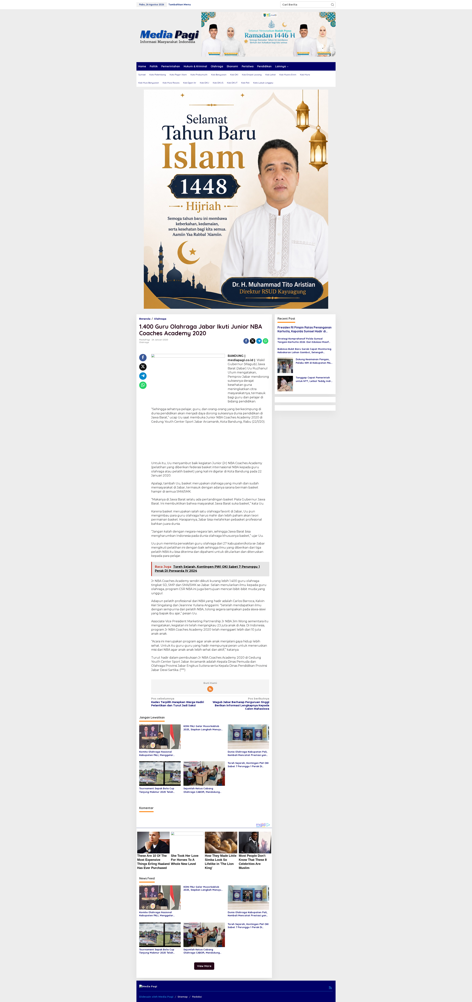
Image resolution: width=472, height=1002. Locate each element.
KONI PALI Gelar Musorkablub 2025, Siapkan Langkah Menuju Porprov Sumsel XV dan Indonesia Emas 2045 (202, 728)
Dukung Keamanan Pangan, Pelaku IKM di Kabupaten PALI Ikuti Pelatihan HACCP (314, 361)
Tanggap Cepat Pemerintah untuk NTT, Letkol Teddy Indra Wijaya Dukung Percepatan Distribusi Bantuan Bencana (314, 379)
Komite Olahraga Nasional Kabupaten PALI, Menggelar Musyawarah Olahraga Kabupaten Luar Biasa (156, 753)
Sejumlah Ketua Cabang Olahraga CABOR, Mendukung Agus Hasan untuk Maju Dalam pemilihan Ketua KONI (202, 790)
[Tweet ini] (252, 341)
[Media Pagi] (168, 35)
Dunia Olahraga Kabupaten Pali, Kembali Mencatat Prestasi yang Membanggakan (248, 753)
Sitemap (183, 996)
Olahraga (144, 342)
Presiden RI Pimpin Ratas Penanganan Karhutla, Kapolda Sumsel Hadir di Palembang (304, 329)
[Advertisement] (210, 442)
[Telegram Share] (259, 341)
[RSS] (210, 689)
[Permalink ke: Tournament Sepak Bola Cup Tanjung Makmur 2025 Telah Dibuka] (160, 773)
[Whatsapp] (265, 341)
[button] (332, 4)
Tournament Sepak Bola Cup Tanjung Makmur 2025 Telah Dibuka (156, 790)
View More (204, 966)
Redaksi (197, 996)
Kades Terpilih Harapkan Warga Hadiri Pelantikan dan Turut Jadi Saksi (177, 702)
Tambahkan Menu (179, 4)
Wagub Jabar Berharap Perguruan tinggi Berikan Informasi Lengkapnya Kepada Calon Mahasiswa (241, 703)
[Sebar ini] (246, 341)
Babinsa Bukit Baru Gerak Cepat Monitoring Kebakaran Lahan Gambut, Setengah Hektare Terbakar (304, 350)
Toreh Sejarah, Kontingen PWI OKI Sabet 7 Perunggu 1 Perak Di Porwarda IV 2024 (248, 764)
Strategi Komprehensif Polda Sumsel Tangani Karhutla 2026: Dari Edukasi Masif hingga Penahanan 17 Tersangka (303, 340)
